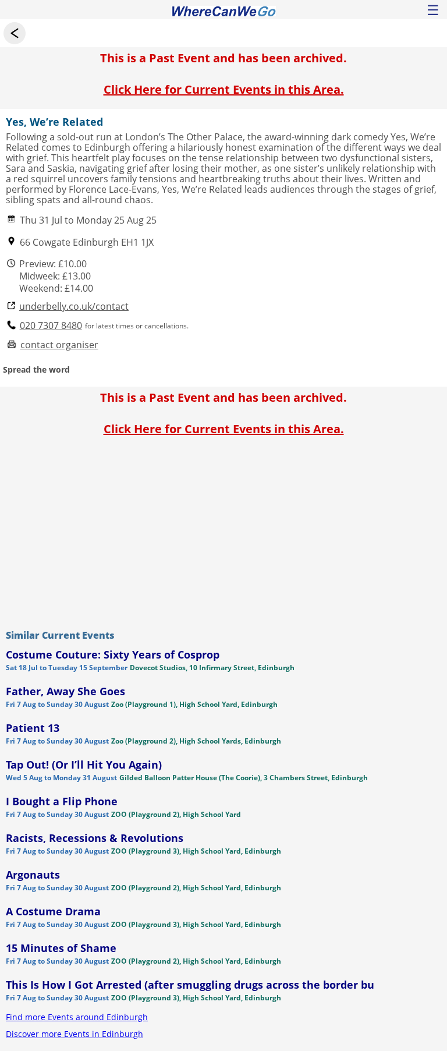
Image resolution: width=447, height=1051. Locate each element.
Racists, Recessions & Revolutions (94, 838)
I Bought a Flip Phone (62, 801)
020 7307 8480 (51, 326)
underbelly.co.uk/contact (74, 306)
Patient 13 (32, 728)
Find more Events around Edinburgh (77, 1016)
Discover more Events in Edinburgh (74, 1033)
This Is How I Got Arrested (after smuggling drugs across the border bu (190, 985)
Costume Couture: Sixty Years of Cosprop (112, 654)
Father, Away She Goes (65, 691)
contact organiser (59, 345)
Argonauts (33, 875)
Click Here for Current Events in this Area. (224, 89)
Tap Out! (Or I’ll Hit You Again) (84, 765)
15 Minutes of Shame (61, 948)
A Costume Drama (53, 911)
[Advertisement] (223, 529)
